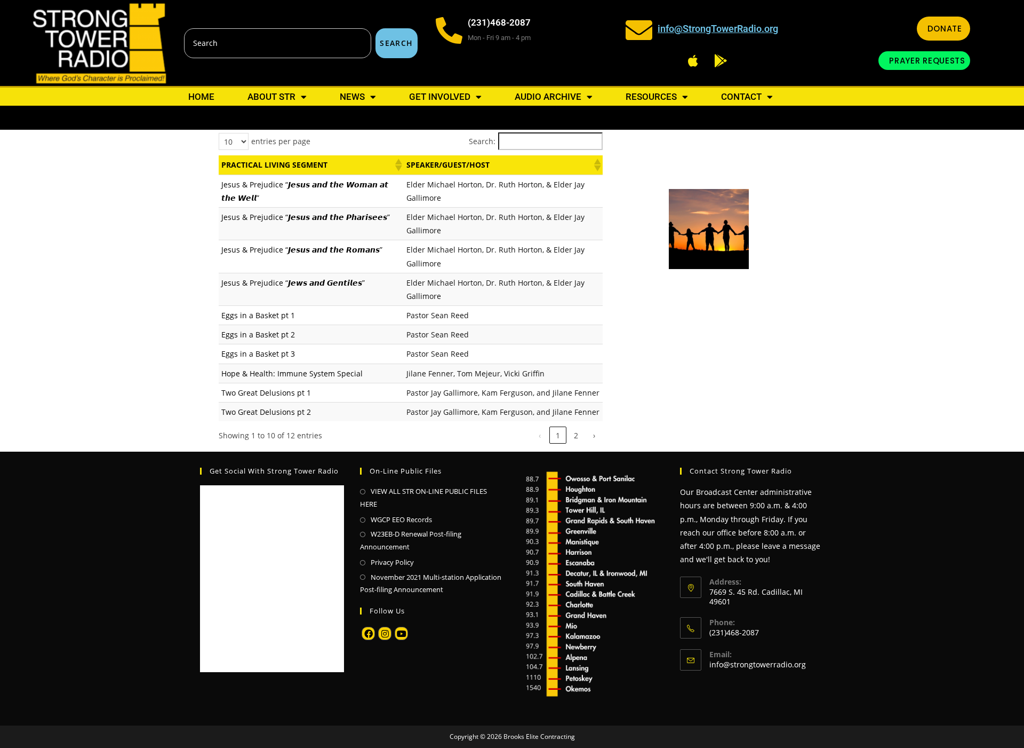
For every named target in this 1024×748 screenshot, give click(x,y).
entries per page (280, 141)
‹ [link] (540, 435)
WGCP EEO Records (401, 519)
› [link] (594, 435)
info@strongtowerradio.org (757, 664)
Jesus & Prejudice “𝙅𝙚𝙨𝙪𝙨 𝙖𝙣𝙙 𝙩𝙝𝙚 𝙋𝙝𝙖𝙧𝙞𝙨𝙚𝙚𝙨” (305, 217)
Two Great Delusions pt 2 (266, 412)
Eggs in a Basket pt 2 (258, 334)
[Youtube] (401, 633)
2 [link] (576, 435)
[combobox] (278, 43)
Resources (651, 96)
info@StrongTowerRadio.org (718, 28)
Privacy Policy (392, 562)
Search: (482, 141)
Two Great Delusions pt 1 (266, 393)
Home (201, 96)
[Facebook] (368, 633)
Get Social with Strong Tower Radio (274, 471)
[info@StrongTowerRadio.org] (639, 30)
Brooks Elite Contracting (539, 736)
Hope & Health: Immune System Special (292, 373)
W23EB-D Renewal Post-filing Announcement (410, 540)
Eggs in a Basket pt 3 (258, 354)
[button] (398, 165)
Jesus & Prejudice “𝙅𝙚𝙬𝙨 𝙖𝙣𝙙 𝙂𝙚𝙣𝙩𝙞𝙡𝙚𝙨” (293, 283)
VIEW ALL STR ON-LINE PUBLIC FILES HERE (423, 497)
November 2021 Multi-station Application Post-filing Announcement (430, 583)
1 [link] (558, 435)
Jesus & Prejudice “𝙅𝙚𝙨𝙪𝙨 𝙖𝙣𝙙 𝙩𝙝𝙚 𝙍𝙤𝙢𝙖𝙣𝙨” (301, 250)
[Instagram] (384, 633)
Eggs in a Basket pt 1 (258, 315)
